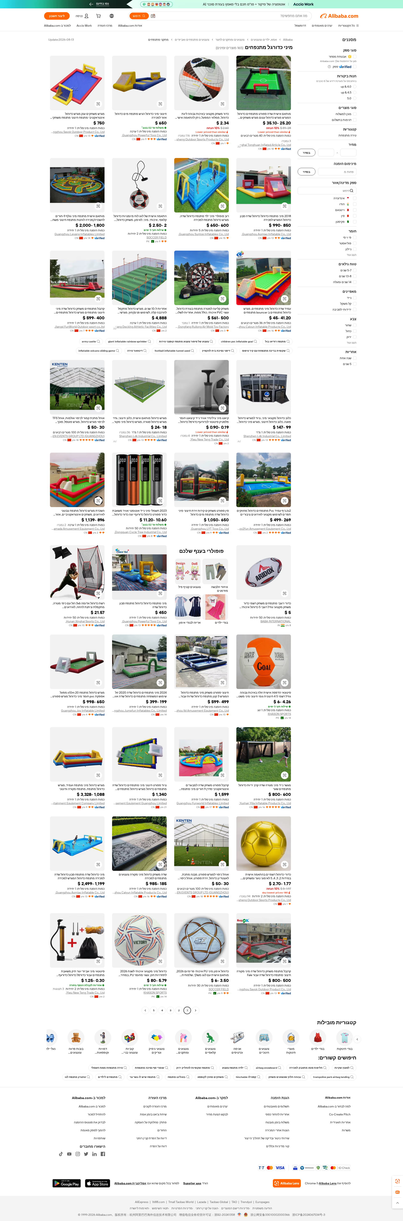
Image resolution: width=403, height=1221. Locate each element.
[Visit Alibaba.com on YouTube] (69, 1153)
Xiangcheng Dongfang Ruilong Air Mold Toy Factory (201, 326)
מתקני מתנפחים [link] (158, 39)
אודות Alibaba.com (338, 1097)
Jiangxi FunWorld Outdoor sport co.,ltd (80, 326)
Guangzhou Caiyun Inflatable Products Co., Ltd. (263, 326)
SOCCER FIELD (157, 237)
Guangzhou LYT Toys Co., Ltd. (210, 528)
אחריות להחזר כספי (277, 1114)
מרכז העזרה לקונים (155, 1106)
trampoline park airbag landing (331, 1077)
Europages (262, 1202)
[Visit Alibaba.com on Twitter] (86, 1153)
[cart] (98, 16)
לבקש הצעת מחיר (217, 1114)
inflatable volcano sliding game (97, 350)
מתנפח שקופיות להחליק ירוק (193, 1067)
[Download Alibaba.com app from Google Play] (66, 1183)
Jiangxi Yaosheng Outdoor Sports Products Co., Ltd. (201, 139)
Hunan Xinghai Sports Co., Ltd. (85, 621)
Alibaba (288, 39)
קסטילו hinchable (246, 1077)
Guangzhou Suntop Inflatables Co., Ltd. (203, 234)
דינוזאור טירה (135, 350)
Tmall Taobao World (181, 1202)
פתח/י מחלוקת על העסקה (151, 1122)
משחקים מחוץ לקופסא (211, 1077)
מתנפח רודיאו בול (275, 341)
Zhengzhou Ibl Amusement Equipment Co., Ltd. (201, 710)
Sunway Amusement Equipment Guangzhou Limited (139, 803)
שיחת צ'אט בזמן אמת (153, 1114)
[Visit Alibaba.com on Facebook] (102, 1153)
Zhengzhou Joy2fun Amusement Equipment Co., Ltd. (263, 528)
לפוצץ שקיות (342, 1067)
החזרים (162, 1130)
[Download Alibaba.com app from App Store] (97, 1183)
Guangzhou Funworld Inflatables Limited (203, 803)
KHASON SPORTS (279, 714)
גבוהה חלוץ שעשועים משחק (284, 1077)
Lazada (201, 1202)
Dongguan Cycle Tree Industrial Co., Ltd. (140, 532)
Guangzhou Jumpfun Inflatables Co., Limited (139, 710)
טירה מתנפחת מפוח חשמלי (107, 1067)
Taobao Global (219, 1202)
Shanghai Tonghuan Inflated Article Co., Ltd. (263, 144)
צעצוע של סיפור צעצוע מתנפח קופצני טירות (184, 341)
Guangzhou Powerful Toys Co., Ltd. (144, 135)
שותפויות (99, 1138)
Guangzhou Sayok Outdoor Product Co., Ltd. (77, 131)
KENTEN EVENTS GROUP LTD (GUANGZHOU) (77, 436)
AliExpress (141, 1202)
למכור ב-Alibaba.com (92, 1106)
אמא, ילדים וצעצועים (264, 39)
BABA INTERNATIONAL (275, 621)
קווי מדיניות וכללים (277, 1146)
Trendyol (246, 1202)
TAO (234, 1202)
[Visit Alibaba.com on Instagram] (77, 1153)
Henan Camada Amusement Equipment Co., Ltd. (77, 528)
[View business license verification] (239, 1215)
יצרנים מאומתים (217, 1106)
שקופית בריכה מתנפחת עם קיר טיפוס (264, 350)
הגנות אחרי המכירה (277, 1130)
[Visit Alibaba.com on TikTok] (60, 1153)
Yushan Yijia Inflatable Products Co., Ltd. (265, 803)
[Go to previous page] (195, 1010)
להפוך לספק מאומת (93, 1130)
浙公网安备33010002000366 (270, 1214)
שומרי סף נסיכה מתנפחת (149, 1067)
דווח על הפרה (158, 1146)
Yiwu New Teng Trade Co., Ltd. (209, 439)
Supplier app (192, 1183)
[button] (153, 15)
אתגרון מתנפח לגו (75, 1077)
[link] (397, 1181)
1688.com (158, 1202)
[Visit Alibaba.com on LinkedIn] (94, 1153)
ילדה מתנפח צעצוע (233, 1067)
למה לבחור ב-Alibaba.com (334, 1106)
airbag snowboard (266, 1067)
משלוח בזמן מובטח (277, 1122)
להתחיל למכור (96, 1114)
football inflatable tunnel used (172, 350)
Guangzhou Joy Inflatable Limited (83, 710)
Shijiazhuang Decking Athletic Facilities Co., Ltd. (139, 326)
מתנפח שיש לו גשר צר (143, 1077)
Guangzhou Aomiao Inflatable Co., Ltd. (266, 234)
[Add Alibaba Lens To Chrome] (287, 1183)
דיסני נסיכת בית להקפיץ (216, 350)
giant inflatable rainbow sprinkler (127, 341)
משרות (346, 1130)
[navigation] (327, 525)
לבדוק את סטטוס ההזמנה (89, 1122)
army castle (89, 341)
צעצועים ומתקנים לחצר (230, 39)
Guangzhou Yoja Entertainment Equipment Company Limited (77, 803)
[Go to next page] (145, 1010)
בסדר (306, 152)
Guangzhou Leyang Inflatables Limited (80, 234)
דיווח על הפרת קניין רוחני (151, 1138)
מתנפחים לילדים (108, 1077)
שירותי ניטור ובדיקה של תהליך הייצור (266, 1138)
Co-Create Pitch (340, 1114)
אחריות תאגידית (340, 1122)
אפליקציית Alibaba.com (130, 1183)
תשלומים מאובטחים (276, 1106)
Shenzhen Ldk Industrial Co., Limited (267, 436)
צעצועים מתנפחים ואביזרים (192, 39)
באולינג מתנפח (176, 1077)
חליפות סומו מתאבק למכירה (305, 1067)
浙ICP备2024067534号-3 (308, 1214)
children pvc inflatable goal (237, 341)
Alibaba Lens (327, 1183)
